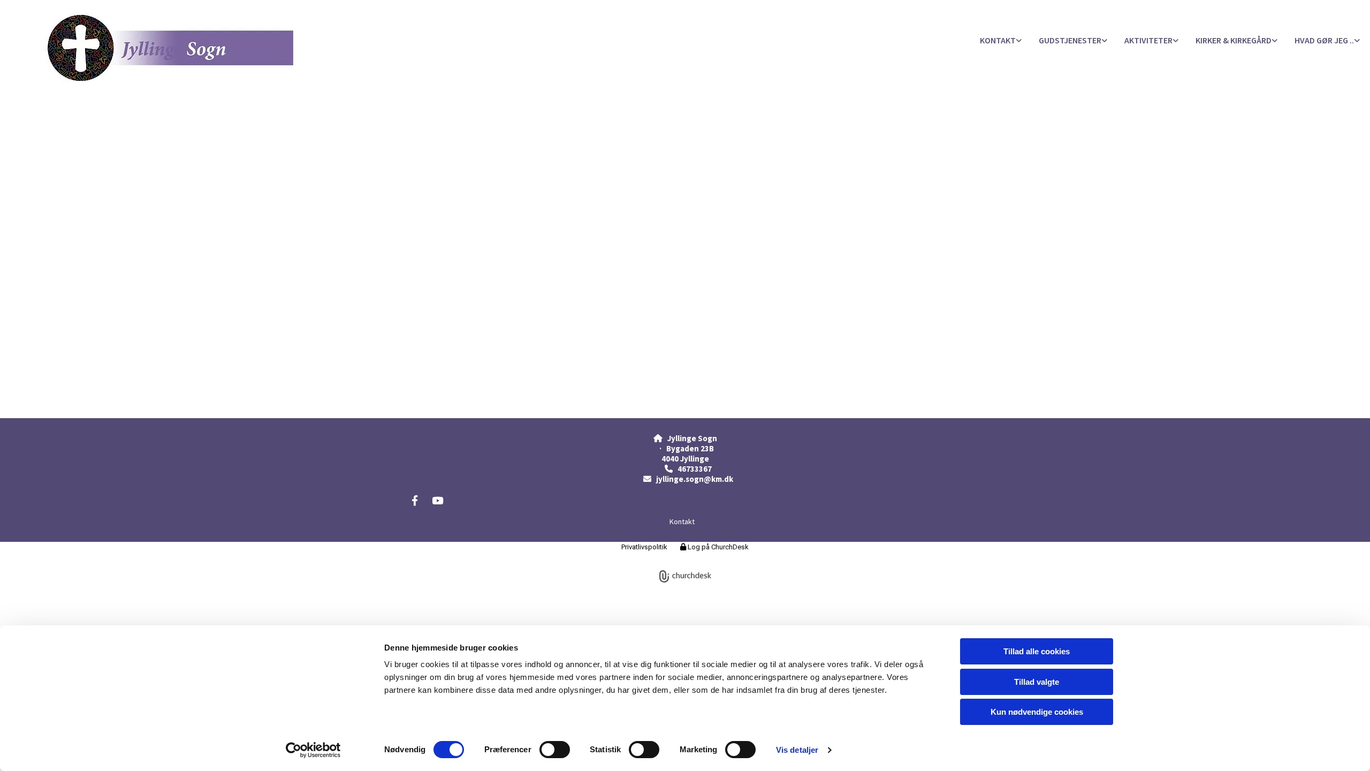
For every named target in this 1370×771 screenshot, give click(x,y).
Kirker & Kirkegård (1234, 40)
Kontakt (998, 40)
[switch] (554, 749)
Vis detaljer (797, 749)
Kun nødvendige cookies (1037, 711)
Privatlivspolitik (644, 547)
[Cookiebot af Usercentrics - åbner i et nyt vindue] (313, 750)
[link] (1000, 41)
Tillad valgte (1036, 681)
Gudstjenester (1070, 40)
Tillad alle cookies (1036, 651)
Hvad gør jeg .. (1324, 40)
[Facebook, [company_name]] (415, 500)
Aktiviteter (1148, 40)
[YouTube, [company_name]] (437, 500)
